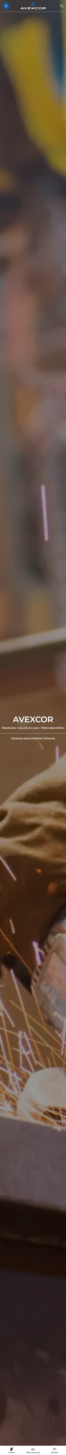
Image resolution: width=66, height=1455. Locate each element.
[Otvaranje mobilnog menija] (6, 6)
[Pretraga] (61, 6)
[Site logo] (33, 5)
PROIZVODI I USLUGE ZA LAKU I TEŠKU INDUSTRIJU (33, 728)
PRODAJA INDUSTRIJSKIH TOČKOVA (33, 738)
